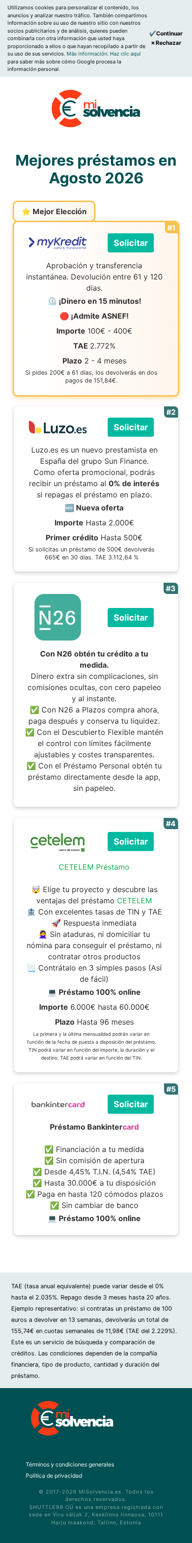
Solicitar (131, 243)
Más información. (88, 53)
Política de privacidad (54, 1475)
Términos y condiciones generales (70, 1464)
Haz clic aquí (125, 53)
